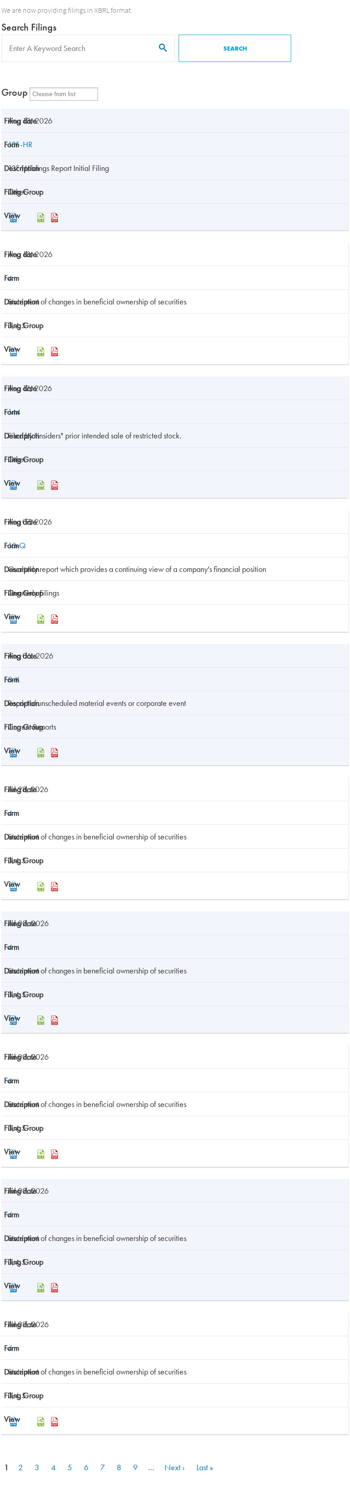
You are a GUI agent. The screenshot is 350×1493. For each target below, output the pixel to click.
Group (14, 92)
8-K (14, 679)
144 (14, 412)
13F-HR (20, 144)
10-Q (17, 545)
